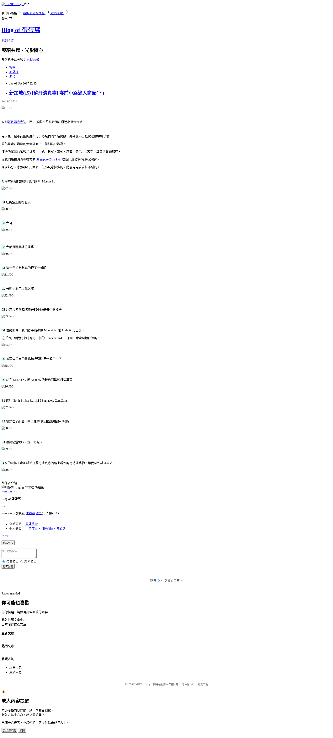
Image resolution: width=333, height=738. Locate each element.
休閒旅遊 (33, 59)
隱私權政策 (188, 684)
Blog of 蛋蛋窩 (21, 29)
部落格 (13, 72)
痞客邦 (30, 513)
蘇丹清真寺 (15, 122)
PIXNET (137, 684)
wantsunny (8, 491)
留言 (39, 513)
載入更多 (8, 542)
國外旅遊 (31, 524)
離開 (22, 730)
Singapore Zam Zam (48, 159)
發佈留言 (8, 566)
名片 (12, 76)
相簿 (12, 67)
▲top (5, 535)
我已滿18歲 (9, 730)
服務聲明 (203, 684)
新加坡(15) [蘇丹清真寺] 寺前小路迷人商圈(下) (56, 92)
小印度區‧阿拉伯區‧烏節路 (45, 528)
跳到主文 (8, 40)
